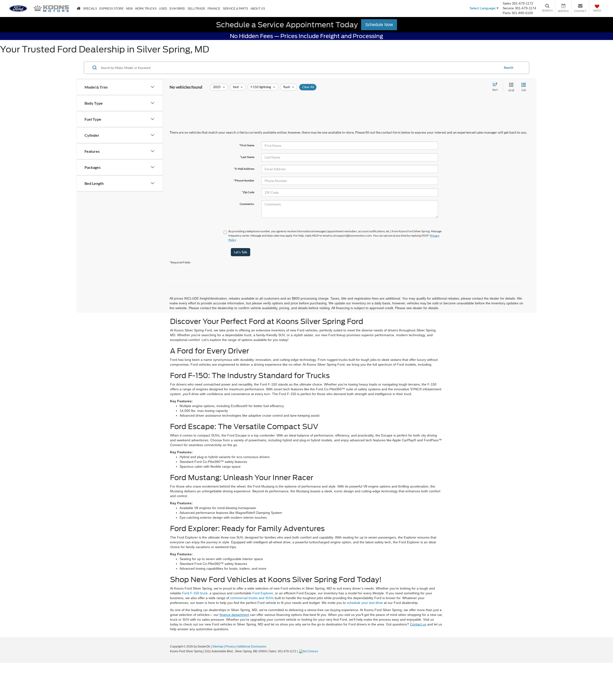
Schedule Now (379, 24)
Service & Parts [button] (235, 8)
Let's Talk (240, 252)
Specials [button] (90, 8)
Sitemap (217, 646)
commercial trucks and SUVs (252, 598)
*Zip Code (248, 192)
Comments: (247, 204)
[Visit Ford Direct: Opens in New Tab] (309, 651)
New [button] (129, 8)
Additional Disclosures (251, 646)
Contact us (418, 624)
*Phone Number (244, 180)
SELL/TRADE (196, 8)
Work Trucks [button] (146, 8)
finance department (234, 615)
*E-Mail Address (244, 168)
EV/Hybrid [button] (177, 8)
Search (508, 67)
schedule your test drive (365, 603)
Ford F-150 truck (195, 593)
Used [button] (163, 8)
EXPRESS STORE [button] (111, 8)
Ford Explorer (262, 593)
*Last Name (247, 157)
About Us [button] (257, 8)
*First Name (246, 145)
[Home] (78, 8)
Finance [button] (214, 8)
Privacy (230, 646)
